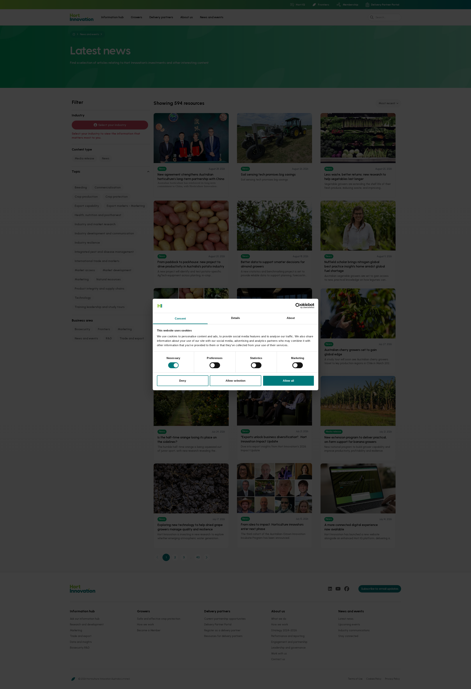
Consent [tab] (180, 318)
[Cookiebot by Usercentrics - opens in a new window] (298, 305)
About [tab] (291, 317)
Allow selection (236, 380)
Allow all (288, 380)
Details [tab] (235, 317)
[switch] (215, 365)
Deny (182, 380)
